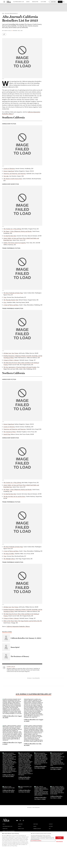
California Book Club (7, 826)
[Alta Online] (8, 2)
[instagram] (23, 820)
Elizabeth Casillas (7, 30)
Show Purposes (59, 841)
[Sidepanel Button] (4, 1)
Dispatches (5, 828)
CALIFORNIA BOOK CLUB (18, 1)
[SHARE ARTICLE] (4, 34)
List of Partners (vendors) (36, 840)
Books (35, 826)
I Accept (59, 837)
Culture (51, 826)
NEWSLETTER (35, 1)
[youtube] (17, 820)
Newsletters (21, 828)
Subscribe (53, 1)
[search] (63, 2)
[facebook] (20, 820)
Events (19, 826)
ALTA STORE (43, 1)
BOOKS (28, 1)
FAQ (50, 828)
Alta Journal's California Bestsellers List (33, 694)
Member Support (37, 828)
